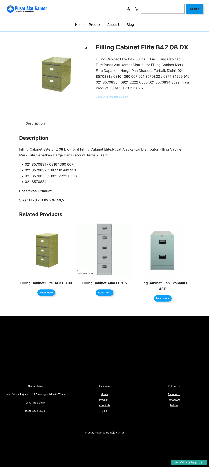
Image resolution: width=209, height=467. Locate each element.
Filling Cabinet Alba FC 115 (104, 283)
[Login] (128, 9)
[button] (86, 47)
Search (194, 8)
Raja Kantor (117, 432)
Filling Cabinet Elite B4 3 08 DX (46, 283)
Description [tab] (35, 123)
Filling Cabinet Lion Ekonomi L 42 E (162, 286)
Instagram (174, 399)
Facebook (174, 394)
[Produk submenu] (102, 25)
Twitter (174, 405)
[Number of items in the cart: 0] (137, 9)
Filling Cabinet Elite (117, 96)
